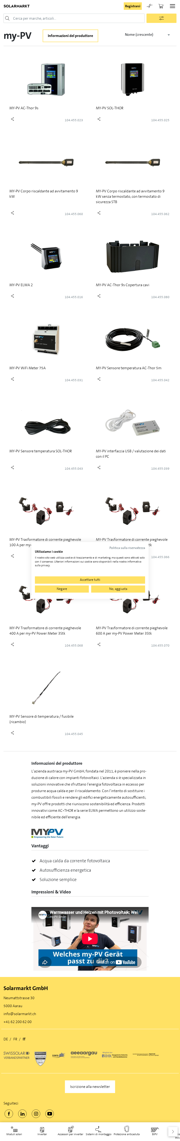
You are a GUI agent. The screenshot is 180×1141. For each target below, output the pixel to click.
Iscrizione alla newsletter (90, 1086)
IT (24, 1039)
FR (15, 1039)
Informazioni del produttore (70, 35)
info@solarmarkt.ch (20, 1013)
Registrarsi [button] (132, 6)
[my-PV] (47, 832)
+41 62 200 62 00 (18, 1021)
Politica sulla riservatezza (127, 548)
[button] (173, 1131)
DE (6, 1039)
